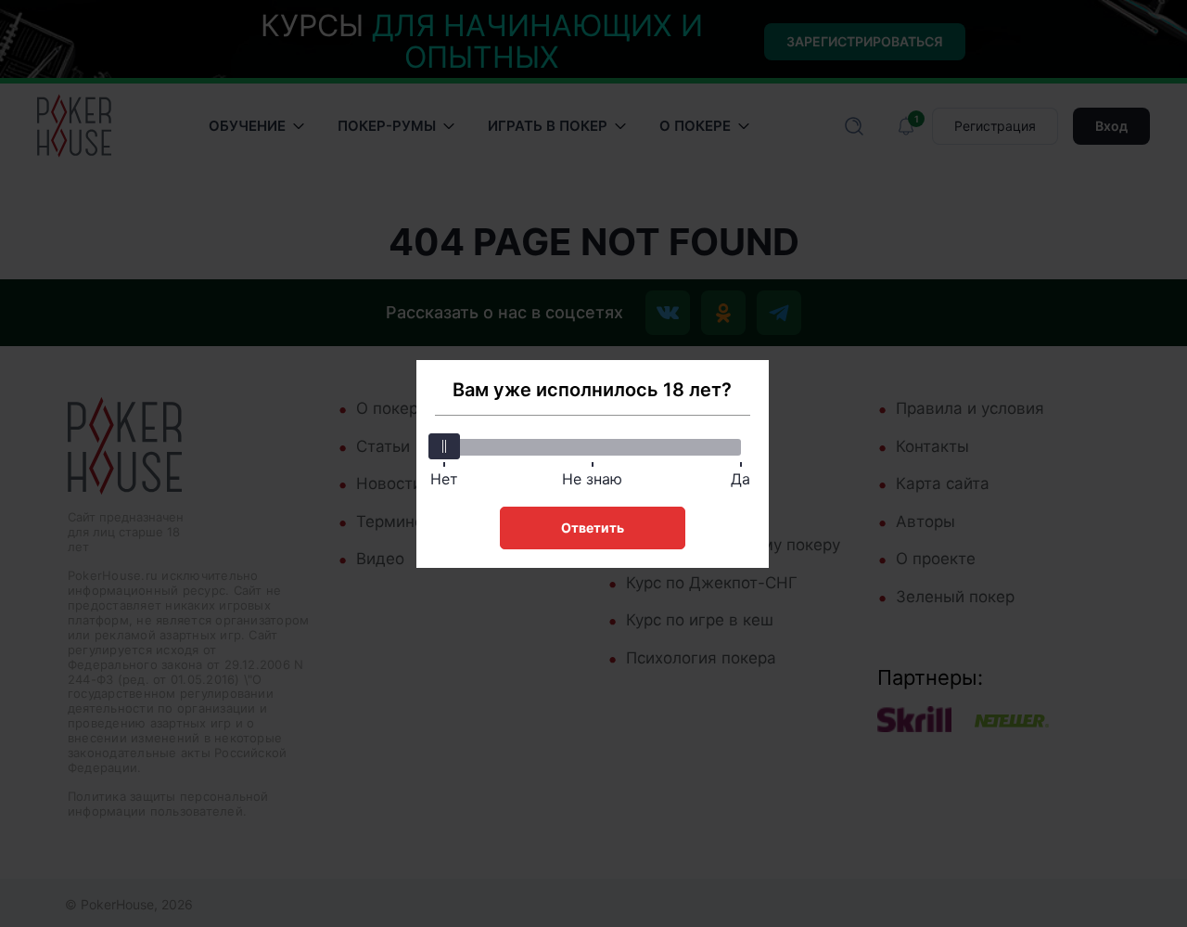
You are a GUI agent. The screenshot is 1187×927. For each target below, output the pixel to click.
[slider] (444, 446)
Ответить (592, 527)
